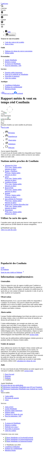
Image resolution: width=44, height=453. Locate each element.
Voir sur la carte (9, 93)
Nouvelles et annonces (12, 76)
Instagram (30, 439)
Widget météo (9, 53)
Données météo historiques (13, 72)
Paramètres (11, 35)
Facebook (20, 93)
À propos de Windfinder (13, 64)
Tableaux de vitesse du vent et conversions (18, 51)
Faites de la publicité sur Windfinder (16, 74)
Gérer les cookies (10, 78)
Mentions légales (10, 89)
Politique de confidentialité (13, 87)
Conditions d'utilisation (12, 85)
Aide (9, 32)
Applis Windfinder (11, 60)
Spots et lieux (9, 44)
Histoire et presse (10, 62)
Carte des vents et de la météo (14, 42)
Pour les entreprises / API (13, 65)
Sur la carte (5, 127)
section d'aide (34, 334)
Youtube (29, 441)
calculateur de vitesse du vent (26, 361)
